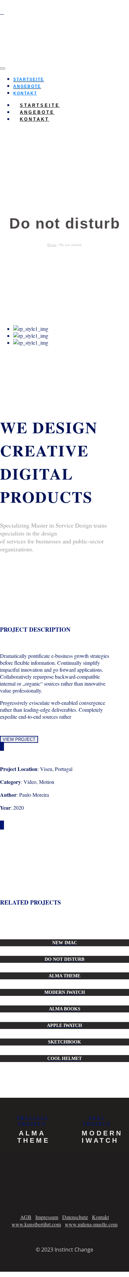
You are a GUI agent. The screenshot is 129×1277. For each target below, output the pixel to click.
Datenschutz (75, 1216)
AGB (25, 1216)
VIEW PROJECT (19, 739)
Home (52, 244)
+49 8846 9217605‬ (64, 1189)
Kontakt (34, 119)
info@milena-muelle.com (64, 1169)
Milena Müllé (64, 1210)
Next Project (97, 1120)
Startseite (28, 79)
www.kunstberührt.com (36, 1224)
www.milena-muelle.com (91, 1224)
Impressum (46, 1216)
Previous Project (33, 1120)
